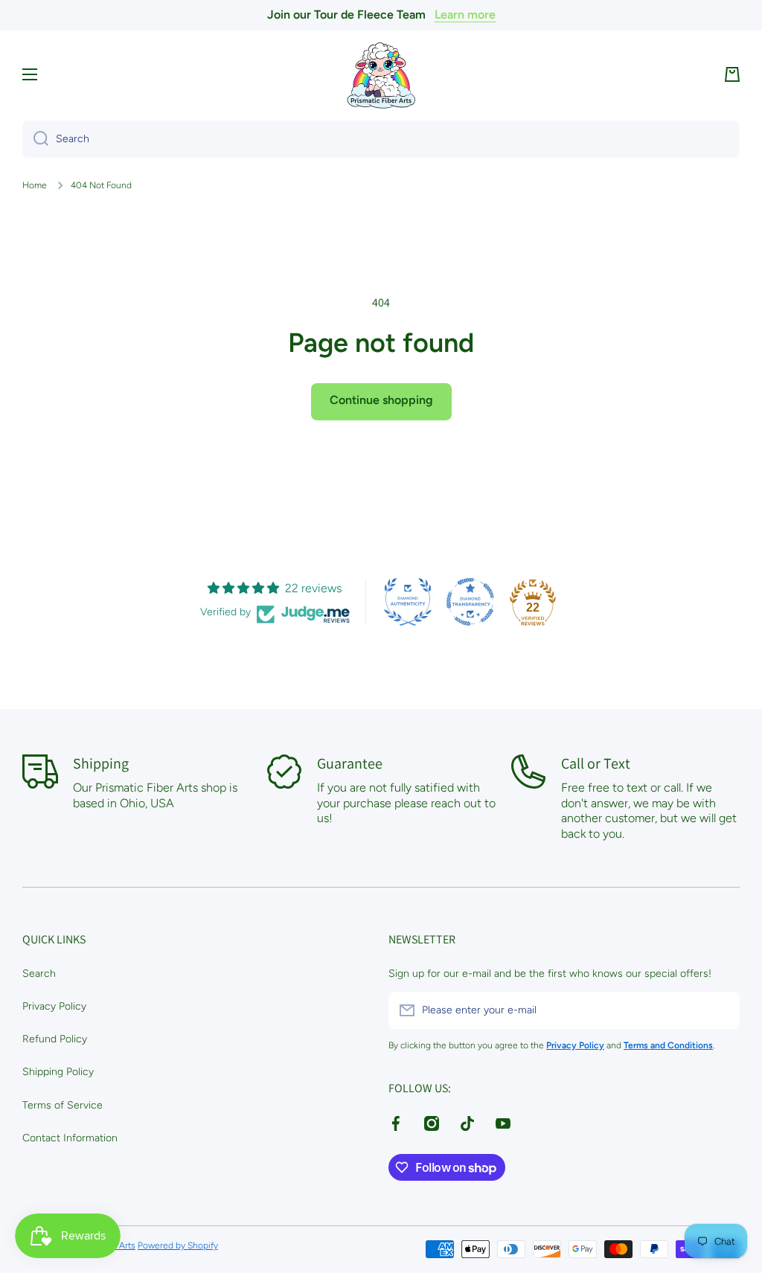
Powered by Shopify (178, 1245)
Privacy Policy (54, 1006)
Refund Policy (54, 1039)
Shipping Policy (58, 1071)
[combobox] (381, 139)
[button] (732, 74)
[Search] (35, 139)
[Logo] (381, 74)
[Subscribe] (721, 1010)
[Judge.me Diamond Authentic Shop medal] (408, 602)
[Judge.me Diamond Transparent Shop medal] (470, 602)
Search (39, 973)
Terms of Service (62, 1105)
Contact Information (70, 1138)
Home (34, 185)
